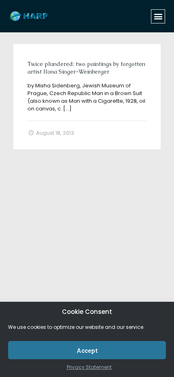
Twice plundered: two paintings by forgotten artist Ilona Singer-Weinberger (86, 67)
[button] (158, 16)
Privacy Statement (89, 367)
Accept (87, 350)
